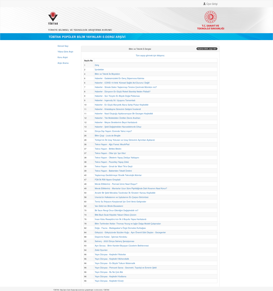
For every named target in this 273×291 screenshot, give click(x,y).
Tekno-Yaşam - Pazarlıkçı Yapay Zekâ (112, 161)
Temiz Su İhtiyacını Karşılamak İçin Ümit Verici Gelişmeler (120, 201)
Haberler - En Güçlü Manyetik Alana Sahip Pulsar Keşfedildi (121, 104)
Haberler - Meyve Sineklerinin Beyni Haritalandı (116, 122)
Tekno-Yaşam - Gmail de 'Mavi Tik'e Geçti (113, 166)
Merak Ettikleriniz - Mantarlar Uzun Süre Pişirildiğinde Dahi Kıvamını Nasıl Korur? (131, 188)
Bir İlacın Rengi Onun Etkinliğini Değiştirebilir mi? (116, 210)
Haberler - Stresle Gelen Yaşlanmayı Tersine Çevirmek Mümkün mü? (126, 87)
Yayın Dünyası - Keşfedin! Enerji (109, 280)
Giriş (97, 65)
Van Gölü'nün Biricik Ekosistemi (109, 206)
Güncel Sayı (63, 45)
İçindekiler (99, 69)
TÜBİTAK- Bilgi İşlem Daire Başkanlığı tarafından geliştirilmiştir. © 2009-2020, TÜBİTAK (81, 290)
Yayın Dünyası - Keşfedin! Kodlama (110, 276)
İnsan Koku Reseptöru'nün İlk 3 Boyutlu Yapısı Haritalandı (120, 219)
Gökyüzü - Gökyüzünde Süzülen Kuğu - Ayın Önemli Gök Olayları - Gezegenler (130, 232)
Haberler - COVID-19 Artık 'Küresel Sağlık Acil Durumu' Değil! (122, 82)
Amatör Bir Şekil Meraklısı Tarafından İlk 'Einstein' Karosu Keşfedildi (125, 192)
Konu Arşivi (63, 57)
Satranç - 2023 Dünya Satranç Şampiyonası (114, 241)
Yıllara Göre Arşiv (65, 51)
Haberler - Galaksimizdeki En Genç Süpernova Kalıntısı (119, 78)
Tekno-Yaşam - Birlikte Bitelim (108, 148)
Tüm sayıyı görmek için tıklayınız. (150, 55)
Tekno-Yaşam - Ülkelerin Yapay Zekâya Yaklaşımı (117, 157)
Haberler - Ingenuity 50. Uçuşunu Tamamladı (115, 100)
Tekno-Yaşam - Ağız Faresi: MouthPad (112, 144)
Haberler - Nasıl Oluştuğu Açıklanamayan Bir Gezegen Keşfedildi (124, 113)
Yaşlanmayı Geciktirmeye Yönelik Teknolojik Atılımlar (118, 175)
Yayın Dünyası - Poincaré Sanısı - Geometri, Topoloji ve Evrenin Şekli (126, 267)
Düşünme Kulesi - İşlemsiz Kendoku (111, 236)
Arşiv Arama (63, 62)
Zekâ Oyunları (101, 250)
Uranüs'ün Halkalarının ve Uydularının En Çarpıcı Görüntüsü (121, 197)
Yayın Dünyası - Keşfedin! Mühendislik (112, 258)
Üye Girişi (212, 4)
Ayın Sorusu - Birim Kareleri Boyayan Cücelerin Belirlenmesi (122, 245)
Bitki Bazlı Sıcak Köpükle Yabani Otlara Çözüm (115, 214)
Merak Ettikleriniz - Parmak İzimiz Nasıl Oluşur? (116, 183)
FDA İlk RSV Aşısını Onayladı (107, 179)
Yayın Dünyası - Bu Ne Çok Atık (109, 272)
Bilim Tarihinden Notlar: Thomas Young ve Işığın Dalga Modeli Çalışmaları (128, 223)
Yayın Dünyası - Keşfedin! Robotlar (110, 254)
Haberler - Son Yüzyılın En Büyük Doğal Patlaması (117, 95)
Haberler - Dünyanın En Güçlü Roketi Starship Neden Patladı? (122, 91)
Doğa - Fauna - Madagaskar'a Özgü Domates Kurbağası (120, 228)
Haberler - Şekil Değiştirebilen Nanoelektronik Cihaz (118, 126)
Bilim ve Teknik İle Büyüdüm (107, 73)
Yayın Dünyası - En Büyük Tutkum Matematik (115, 263)
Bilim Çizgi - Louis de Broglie (107, 135)
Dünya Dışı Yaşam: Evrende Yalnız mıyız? (113, 131)
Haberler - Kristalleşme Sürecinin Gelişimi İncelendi (118, 109)
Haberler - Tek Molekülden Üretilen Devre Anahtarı (117, 117)
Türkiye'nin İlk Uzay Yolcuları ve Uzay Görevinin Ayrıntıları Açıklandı (125, 139)
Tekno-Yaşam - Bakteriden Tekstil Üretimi (113, 170)
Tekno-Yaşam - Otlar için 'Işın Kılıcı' (110, 153)
